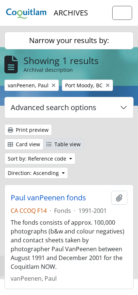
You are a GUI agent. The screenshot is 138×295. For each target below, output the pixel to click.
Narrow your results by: (69, 40)
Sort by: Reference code (38, 158)
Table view (67, 144)
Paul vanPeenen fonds (48, 197)
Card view (27, 144)
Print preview (31, 129)
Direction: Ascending (34, 172)
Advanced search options (53, 107)
